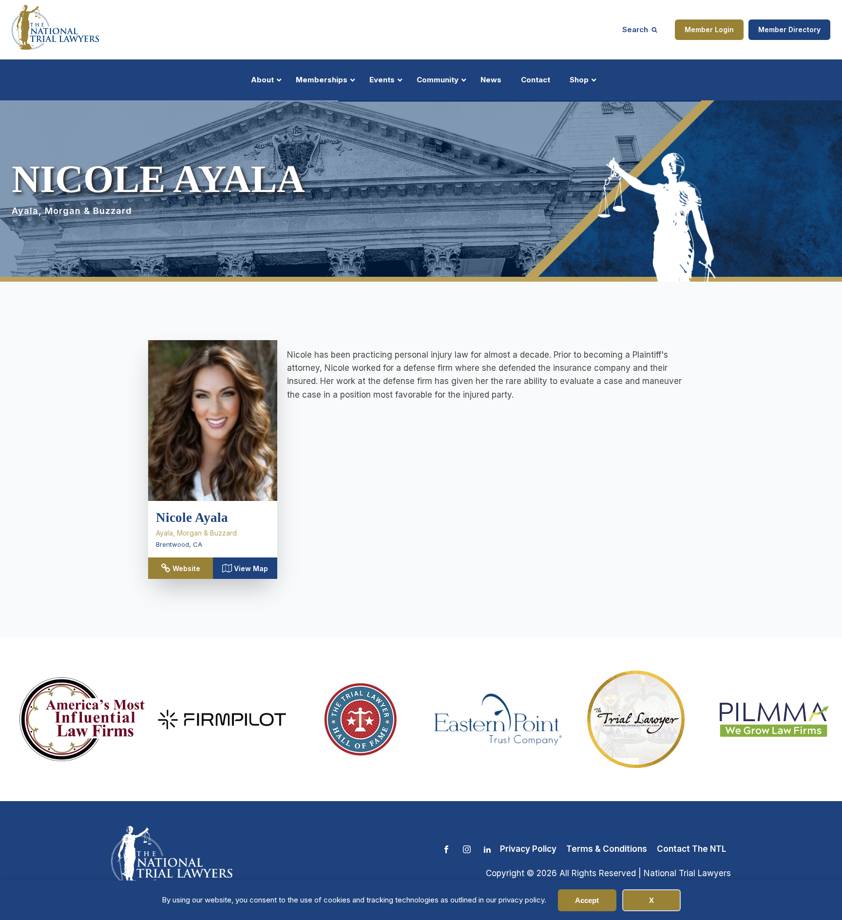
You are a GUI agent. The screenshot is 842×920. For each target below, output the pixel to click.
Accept (587, 900)
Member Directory (789, 29)
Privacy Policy (528, 849)
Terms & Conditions (606, 849)
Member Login (709, 29)
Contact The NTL (691, 849)
